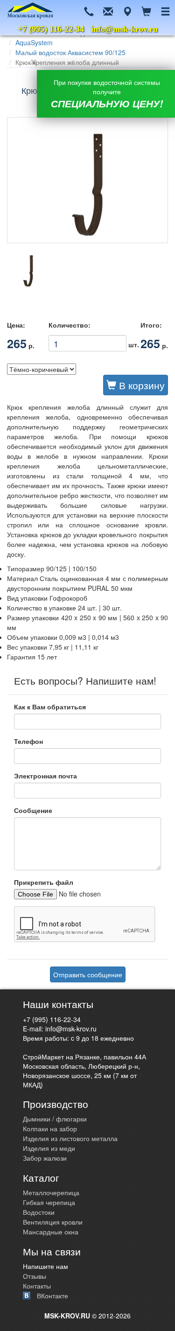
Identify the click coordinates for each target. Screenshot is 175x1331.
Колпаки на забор (50, 1128)
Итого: (151, 324)
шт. (87, 341)
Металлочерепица (51, 1192)
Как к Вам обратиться (50, 706)
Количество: (70, 324)
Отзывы (34, 1276)
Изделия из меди (49, 1148)
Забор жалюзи (45, 1158)
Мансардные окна (50, 1231)
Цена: (16, 324)
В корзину (140, 385)
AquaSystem (34, 42)
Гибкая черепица (49, 1202)
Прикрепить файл (43, 882)
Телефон (28, 741)
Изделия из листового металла (70, 1138)
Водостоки (39, 1212)
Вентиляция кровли (53, 1221)
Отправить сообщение (87, 974)
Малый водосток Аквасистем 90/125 (70, 52)
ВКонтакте (52, 1295)
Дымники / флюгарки (55, 1118)
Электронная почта (45, 775)
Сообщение (33, 810)
